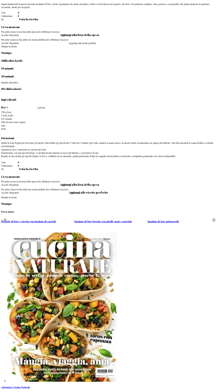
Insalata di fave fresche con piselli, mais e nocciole (103, 221)
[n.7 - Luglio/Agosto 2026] (62, 380)
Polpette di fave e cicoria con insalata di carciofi (28, 221)
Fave (9, 112)
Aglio (10, 115)
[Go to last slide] (5, 220)
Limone (8, 118)
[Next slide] (214, 220)
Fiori (3, 128)
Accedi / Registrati (10, 35)
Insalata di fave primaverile (163, 221)
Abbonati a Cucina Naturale (15, 387)
